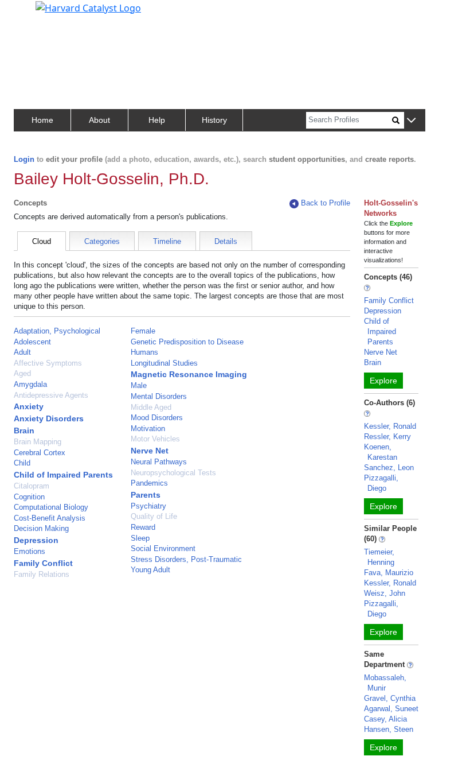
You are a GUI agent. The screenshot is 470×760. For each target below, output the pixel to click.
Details (225, 241)
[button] (411, 121)
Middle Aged (151, 407)
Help (156, 120)
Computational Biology (51, 507)
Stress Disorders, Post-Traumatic (186, 559)
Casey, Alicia (385, 719)
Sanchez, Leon (389, 467)
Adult (22, 352)
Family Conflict (43, 563)
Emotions (29, 551)
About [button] (99, 120)
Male (139, 385)
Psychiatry (148, 506)
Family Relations (41, 574)
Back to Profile (325, 203)
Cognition (29, 497)
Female (143, 331)
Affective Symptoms (48, 363)
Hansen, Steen (388, 729)
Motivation (148, 428)
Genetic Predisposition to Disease (187, 342)
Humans (144, 352)
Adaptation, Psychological (57, 331)
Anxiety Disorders (49, 418)
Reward (143, 527)
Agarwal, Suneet (391, 708)
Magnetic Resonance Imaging (189, 374)
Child (22, 463)
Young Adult (150, 569)
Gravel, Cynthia (390, 698)
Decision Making (41, 528)
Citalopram (31, 486)
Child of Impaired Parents (63, 474)
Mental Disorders (159, 396)
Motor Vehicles (155, 439)
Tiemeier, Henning (379, 557)
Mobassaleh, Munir (385, 682)
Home (42, 120)
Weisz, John (384, 593)
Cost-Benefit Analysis (49, 518)
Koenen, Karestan (380, 452)
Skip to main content (48, 14)
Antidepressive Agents (51, 395)
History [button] (214, 120)
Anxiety (29, 406)
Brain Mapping (37, 441)
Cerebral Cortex (39, 452)
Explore (383, 380)
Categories (102, 241)
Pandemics (149, 483)
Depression (36, 540)
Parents (145, 494)
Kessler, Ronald (390, 426)
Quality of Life (154, 516)
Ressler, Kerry (387, 436)
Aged (22, 373)
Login (24, 159)
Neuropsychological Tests (173, 472)
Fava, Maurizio (388, 572)
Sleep (140, 538)
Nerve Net (150, 450)
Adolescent (32, 342)
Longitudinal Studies (164, 363)
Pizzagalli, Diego (381, 483)
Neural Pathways (159, 461)
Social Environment (163, 548)
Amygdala (30, 384)
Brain (24, 430)
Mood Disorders (157, 417)
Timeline (167, 241)
